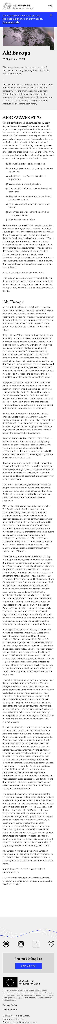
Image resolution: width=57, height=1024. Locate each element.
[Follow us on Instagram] (21, 944)
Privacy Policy (10, 1005)
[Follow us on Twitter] (6, 945)
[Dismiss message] (51, 15)
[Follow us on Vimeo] (51, 944)
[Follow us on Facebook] (36, 944)
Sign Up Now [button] (28, 966)
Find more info (11, 22)
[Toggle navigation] (50, 7)
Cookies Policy (10, 1009)
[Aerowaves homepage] (18, 6)
